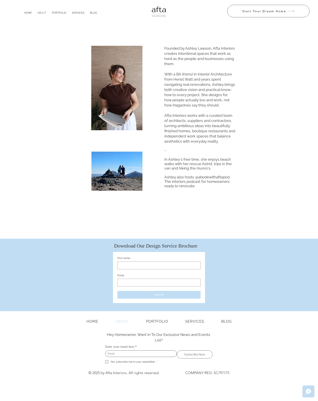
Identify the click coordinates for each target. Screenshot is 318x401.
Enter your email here (121, 346)
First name (123, 258)
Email (120, 275)
